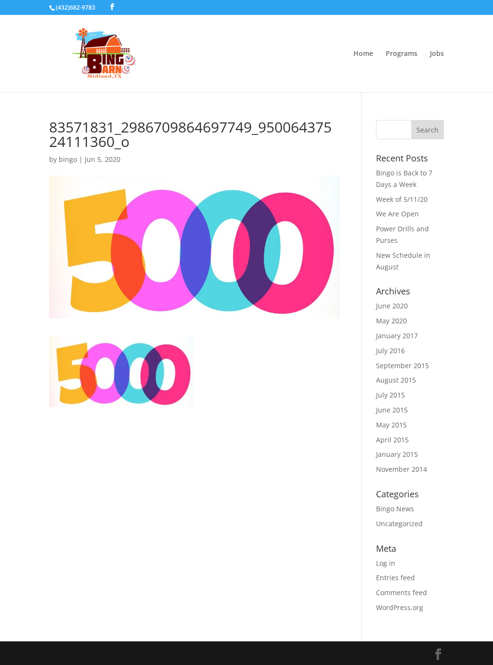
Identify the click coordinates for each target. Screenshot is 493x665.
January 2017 (397, 335)
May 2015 (391, 424)
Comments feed (401, 592)
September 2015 (402, 365)
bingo (68, 159)
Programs (401, 54)
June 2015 (392, 409)
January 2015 (397, 454)
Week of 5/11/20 (402, 199)
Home (363, 54)
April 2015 (392, 439)
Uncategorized (399, 523)
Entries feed (395, 577)
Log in (385, 563)
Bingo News (395, 508)
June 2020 (392, 305)
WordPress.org (399, 607)
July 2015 (390, 394)
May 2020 (391, 320)
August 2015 (396, 380)
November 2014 (401, 469)
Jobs (437, 54)
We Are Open (397, 213)
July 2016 (390, 350)
